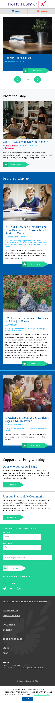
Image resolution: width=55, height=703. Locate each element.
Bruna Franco (12, 145)
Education (10, 148)
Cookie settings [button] (42, 695)
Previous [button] (17, 79)
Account (43, 11)
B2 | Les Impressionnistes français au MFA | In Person (26, 319)
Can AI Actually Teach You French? (25, 141)
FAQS (5, 653)
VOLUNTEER (9, 625)
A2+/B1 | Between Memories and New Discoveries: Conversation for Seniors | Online (26, 230)
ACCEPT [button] (27, 698)
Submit (14, 568)
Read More (37, 71)
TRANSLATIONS (10, 610)
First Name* (8, 532)
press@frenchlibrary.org (33, 667)
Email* (5, 553)
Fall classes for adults (18, 58)
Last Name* (8, 543)
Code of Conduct (12, 639)
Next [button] (37, 79)
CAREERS (7, 630)
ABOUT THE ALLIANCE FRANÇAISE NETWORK (25, 601)
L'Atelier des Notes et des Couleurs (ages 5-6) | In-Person (27, 419)
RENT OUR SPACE (11, 616)
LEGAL (6, 648)
